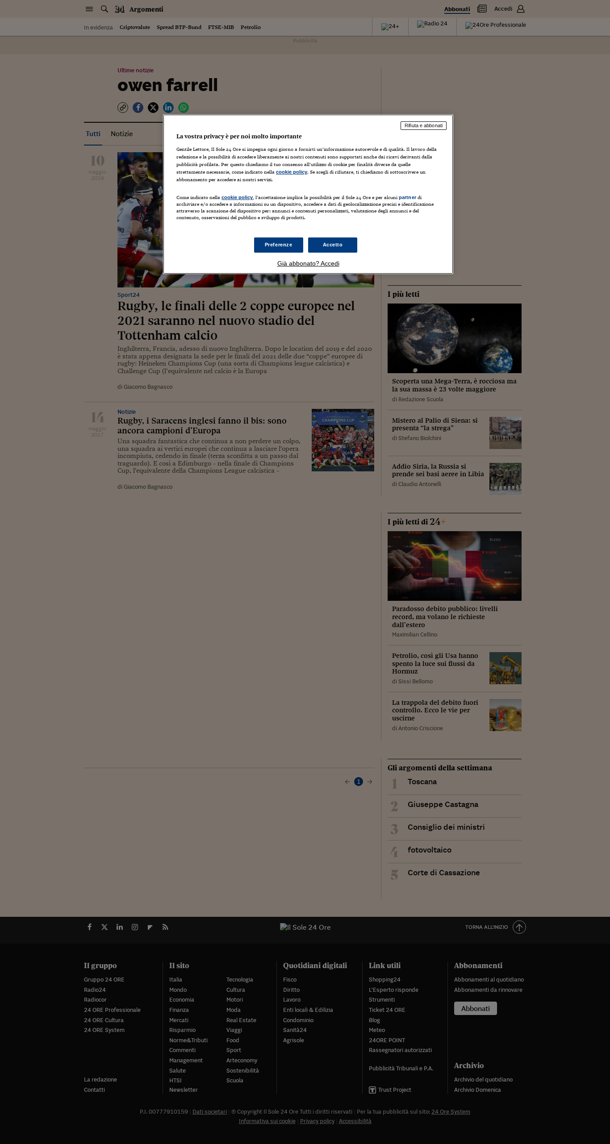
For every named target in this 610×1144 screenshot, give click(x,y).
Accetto (333, 244)
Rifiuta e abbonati (424, 125)
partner (407, 197)
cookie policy (291, 172)
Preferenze (278, 244)
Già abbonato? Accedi (308, 263)
